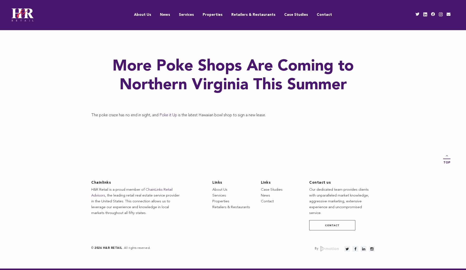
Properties (213, 15)
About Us (142, 15)
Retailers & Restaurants (253, 15)
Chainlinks (101, 183)
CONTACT (332, 225)
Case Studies (296, 15)
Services (186, 15)
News (165, 15)
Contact (324, 15)
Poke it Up (168, 115)
